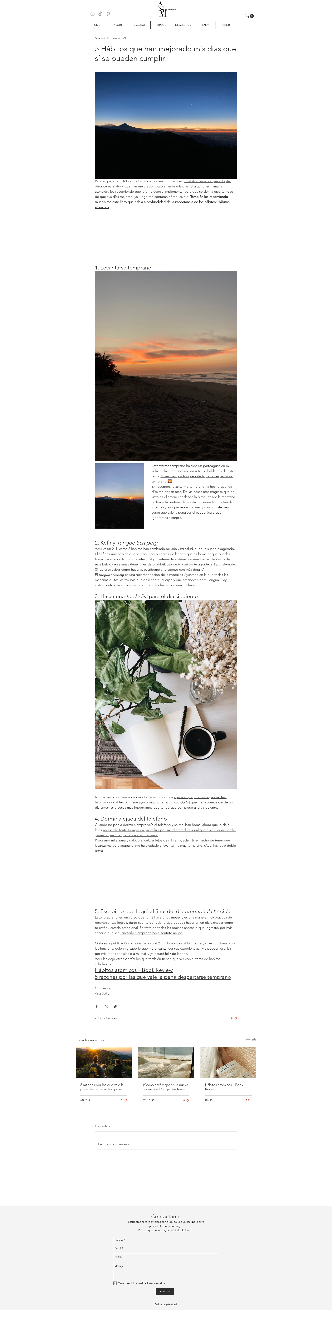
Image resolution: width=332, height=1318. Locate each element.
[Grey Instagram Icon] (92, 14)
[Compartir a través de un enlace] (115, 1006)
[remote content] (166, 237)
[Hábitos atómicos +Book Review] (228, 1062)
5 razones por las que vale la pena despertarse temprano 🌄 (102, 1087)
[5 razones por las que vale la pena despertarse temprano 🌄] (104, 1062)
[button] (250, 16)
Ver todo (251, 1039)
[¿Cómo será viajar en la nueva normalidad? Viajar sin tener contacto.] (166, 1062)
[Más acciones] (234, 38)
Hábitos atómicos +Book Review (224, 1087)
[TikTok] (100, 14)
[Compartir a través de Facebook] (97, 1006)
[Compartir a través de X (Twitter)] (106, 1006)
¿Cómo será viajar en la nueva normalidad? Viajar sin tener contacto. (165, 1087)
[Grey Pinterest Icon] (108, 14)
